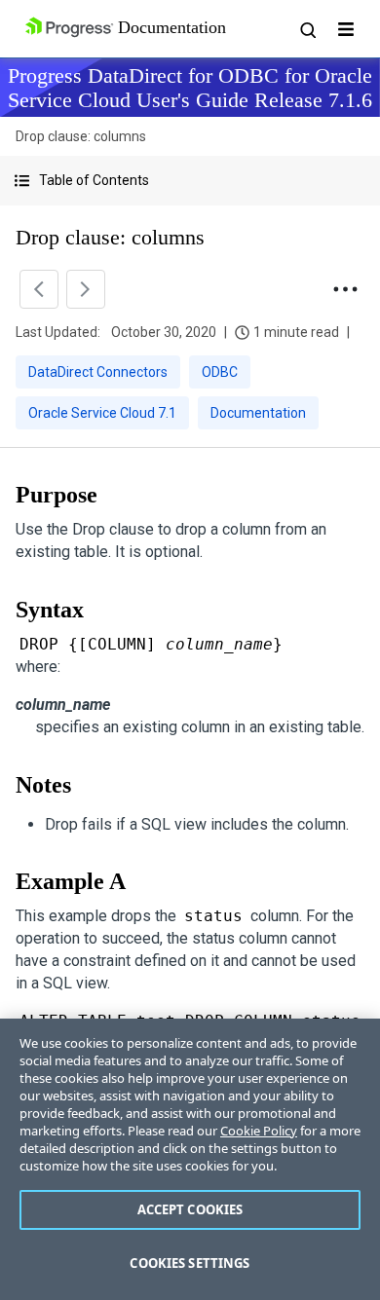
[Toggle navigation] (346, 29)
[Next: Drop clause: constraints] (85, 289)
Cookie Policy (258, 1130)
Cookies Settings (189, 1263)
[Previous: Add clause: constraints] (39, 289)
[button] (190, 180)
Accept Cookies (190, 1209)
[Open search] (307, 29)
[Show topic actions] (344, 289)
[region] (190, 1159)
